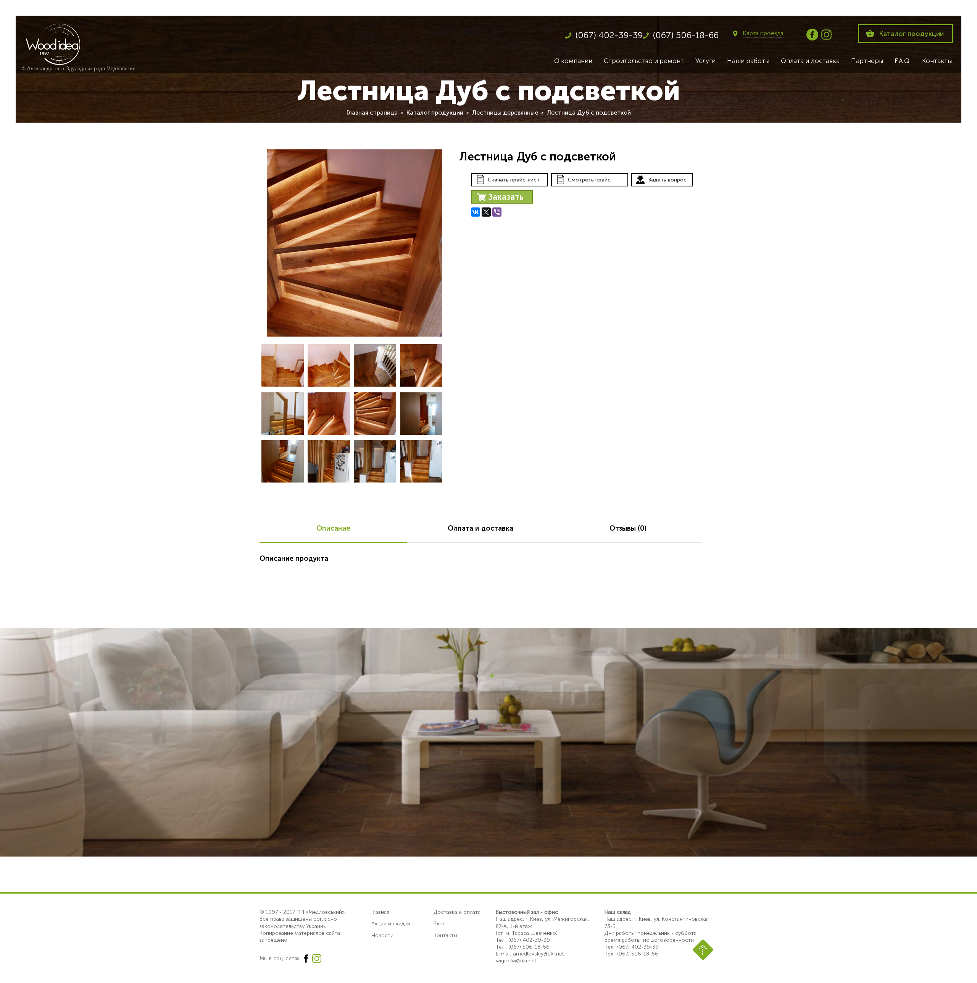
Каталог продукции (911, 33)
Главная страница (372, 112)
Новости (382, 935)
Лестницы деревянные (505, 112)
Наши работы (748, 61)
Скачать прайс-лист (514, 180)
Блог (439, 923)
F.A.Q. (903, 61)
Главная (380, 912)
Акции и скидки (390, 923)
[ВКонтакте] (475, 212)
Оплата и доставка (810, 61)
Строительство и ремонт (644, 61)
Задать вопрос (667, 180)
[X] (486, 212)
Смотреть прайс (589, 180)
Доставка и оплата (457, 912)
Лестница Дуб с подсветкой (589, 112)
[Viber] (496, 212)
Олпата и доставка (480, 528)
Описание (333, 528)
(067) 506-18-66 (686, 35)
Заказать (506, 197)
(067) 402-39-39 (609, 35)
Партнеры (867, 61)
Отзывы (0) (627, 528)
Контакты (937, 61)
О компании (573, 61)
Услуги (705, 61)
